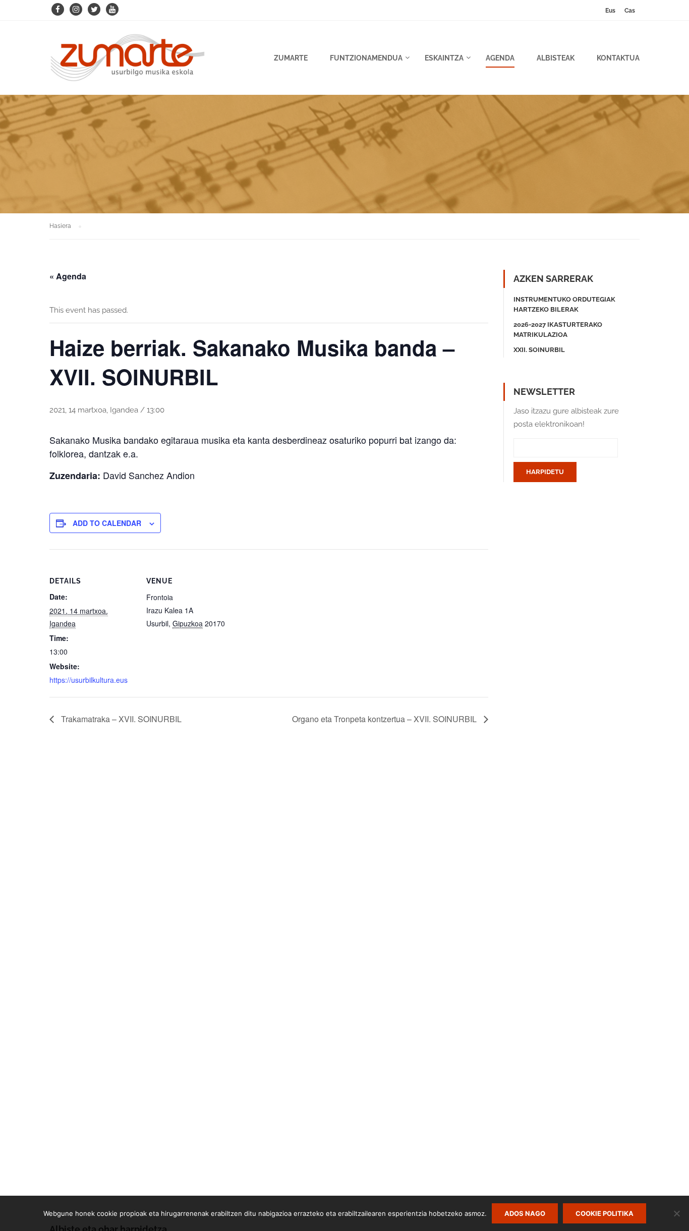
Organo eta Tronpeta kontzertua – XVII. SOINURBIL (385, 719)
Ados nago (524, 1213)
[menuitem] (610, 10)
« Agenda (67, 276)
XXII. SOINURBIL (539, 350)
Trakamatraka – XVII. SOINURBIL (120, 719)
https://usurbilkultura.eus (88, 680)
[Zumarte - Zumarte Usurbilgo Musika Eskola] (127, 62)
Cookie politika (605, 1213)
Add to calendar (107, 523)
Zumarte (291, 58)
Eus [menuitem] (610, 10)
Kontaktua (618, 58)
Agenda (500, 58)
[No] (676, 1213)
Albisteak (556, 58)
